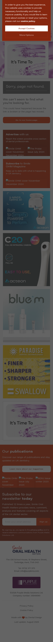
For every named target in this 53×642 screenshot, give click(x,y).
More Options (26, 34)
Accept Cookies (26, 28)
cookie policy (28, 20)
